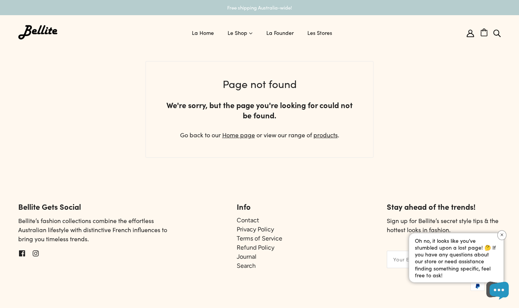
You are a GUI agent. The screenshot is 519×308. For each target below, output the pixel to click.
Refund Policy (255, 247)
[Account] (470, 32)
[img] (497, 32)
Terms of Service (259, 238)
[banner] (38, 31)
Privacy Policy (255, 229)
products (325, 134)
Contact (248, 220)
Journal (246, 256)
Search (246, 265)
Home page (238, 134)
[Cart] (486, 31)
